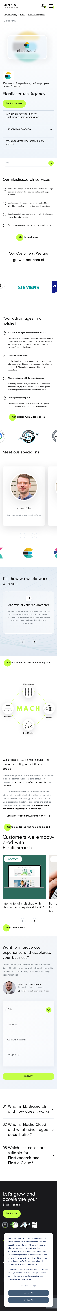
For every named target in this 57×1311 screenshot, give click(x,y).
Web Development (36, 15)
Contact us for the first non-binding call (28, 663)
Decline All (28, 1300)
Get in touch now (28, 237)
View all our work (15, 928)
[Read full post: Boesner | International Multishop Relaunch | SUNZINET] (24, 877)
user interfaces (27, 214)
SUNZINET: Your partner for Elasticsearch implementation (22, 116)
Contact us (11, 1214)
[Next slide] (34, 535)
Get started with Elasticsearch (28, 417)
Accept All (28, 1293)
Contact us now (14, 103)
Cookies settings (28, 1286)
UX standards (22, 367)
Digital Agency (10, 15)
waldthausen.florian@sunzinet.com (34, 991)
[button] (51, 6)
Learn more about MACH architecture (26, 816)
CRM (22, 15)
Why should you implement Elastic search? (25, 143)
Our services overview (18, 129)
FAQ (7, 163)
